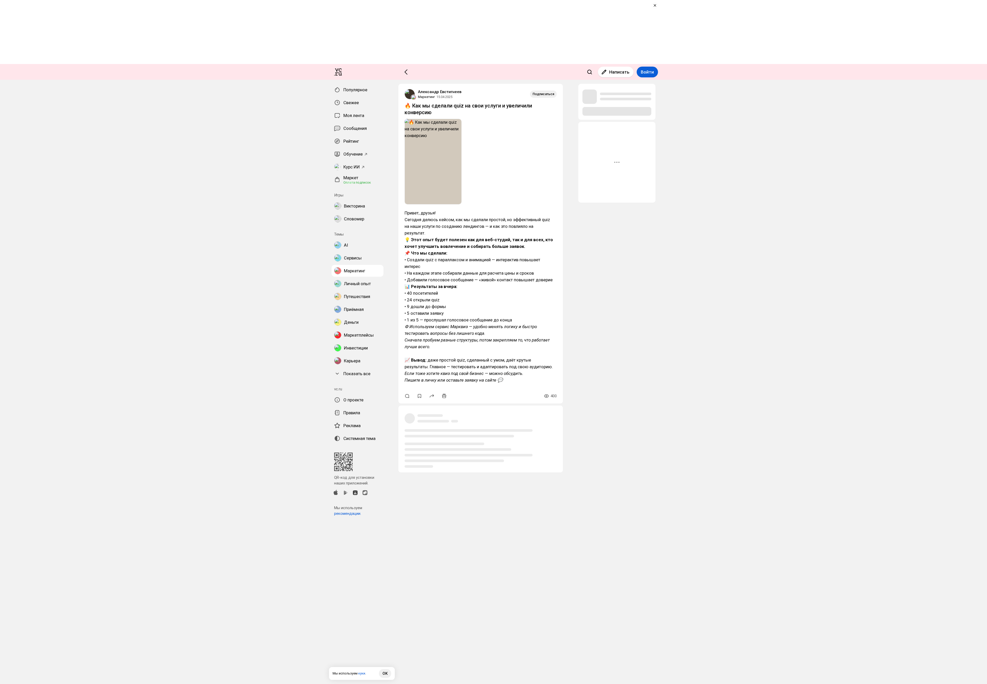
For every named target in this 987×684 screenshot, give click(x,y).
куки (361, 673)
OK (385, 673)
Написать (619, 72)
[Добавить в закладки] (419, 396)
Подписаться (543, 94)
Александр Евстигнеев (439, 91)
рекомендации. (347, 513)
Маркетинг (426, 97)
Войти (647, 72)
